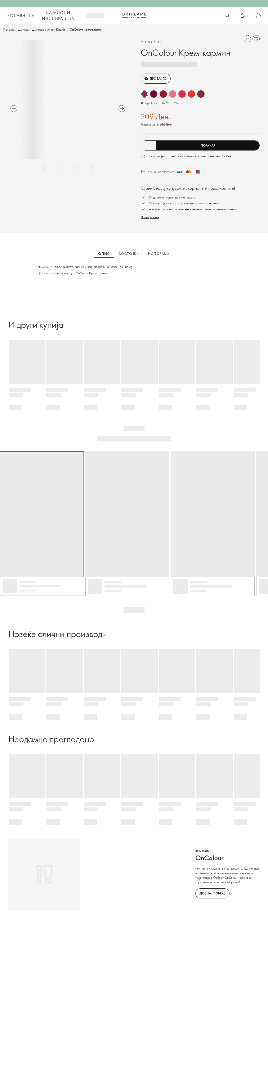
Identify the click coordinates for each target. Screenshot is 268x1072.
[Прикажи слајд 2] (59, 168)
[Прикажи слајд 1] (43, 168)
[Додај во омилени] (256, 38)
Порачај (208, 145)
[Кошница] (258, 15)
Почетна (8, 29)
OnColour (151, 42)
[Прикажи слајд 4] (92, 168)
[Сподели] (247, 38)
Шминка (23, 29)
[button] (144, 94)
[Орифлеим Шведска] (134, 15)
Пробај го (158, 78)
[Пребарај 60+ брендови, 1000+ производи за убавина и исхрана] (227, 15)
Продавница (19, 15)
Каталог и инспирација (58, 15)
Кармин (61, 29)
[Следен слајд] (122, 108)
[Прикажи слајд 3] (76, 168)
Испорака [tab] (159, 253)
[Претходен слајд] (13, 108)
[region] (67, 99)
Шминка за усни (42, 29)
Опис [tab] (104, 253)
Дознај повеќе (150, 217)
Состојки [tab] (129, 253)
